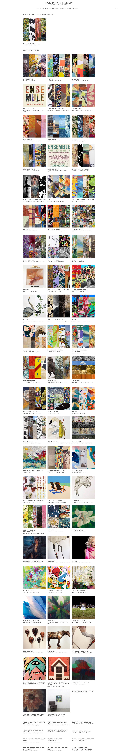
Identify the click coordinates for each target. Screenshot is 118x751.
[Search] (115, 8)
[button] (46, 8)
